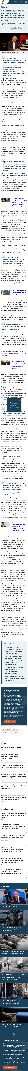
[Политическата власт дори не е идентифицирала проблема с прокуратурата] (14, 918)
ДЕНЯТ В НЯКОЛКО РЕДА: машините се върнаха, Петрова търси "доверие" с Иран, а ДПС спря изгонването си (14, 660)
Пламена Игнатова (3, 28)
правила (15, 729)
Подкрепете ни (10, 721)
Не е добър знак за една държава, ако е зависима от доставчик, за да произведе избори (19, 526)
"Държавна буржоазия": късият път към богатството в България (13, 1025)
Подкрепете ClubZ (10, 1067)
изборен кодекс (6, 732)
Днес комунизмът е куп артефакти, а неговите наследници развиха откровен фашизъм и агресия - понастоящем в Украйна (14, 976)
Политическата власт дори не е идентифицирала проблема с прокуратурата (12, 928)
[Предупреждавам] (14, 991)
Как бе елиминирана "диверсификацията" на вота (19, 292)
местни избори (6, 729)
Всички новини (18, 2)
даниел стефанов (7, 735)
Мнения (5, 7)
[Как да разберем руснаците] (14, 897)
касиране (16, 732)
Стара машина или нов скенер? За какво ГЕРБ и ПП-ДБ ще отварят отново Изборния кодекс (19, 202)
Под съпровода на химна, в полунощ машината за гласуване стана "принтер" (18, 364)
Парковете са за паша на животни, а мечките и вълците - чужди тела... (13, 952)
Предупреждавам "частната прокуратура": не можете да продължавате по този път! (11, 1001)
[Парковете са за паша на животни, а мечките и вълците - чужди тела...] (14, 942)
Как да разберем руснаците (11, 906)
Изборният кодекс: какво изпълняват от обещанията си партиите (15, 678)
